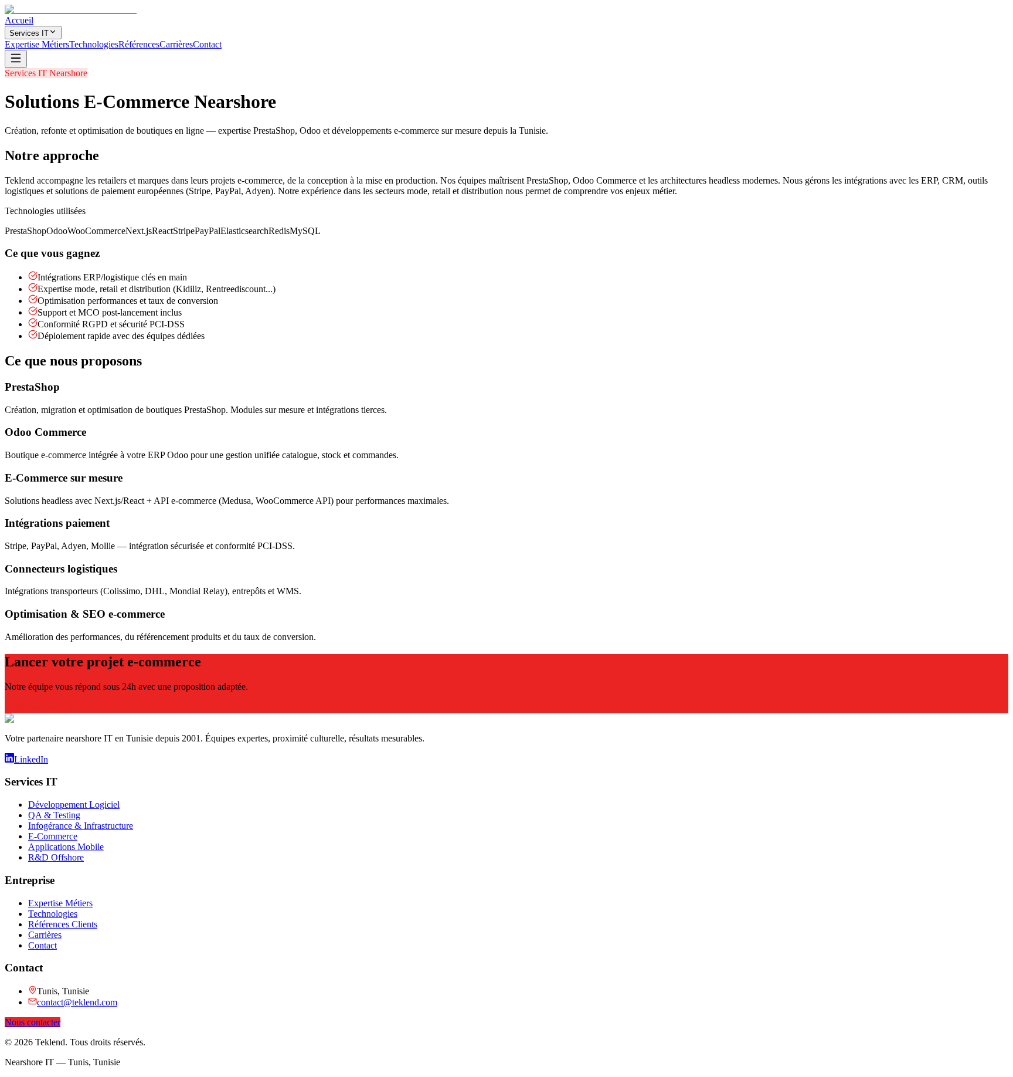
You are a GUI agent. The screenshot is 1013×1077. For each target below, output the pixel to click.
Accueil (19, 20)
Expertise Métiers (37, 44)
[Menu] (16, 59)
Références (138, 44)
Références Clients (62, 924)
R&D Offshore (56, 857)
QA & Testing (54, 815)
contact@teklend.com (77, 1002)
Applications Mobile (66, 847)
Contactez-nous (34, 708)
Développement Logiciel (74, 805)
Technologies (93, 44)
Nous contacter (32, 1022)
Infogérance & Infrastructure (80, 826)
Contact (207, 44)
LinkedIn (31, 759)
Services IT (29, 33)
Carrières (176, 44)
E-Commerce (52, 836)
